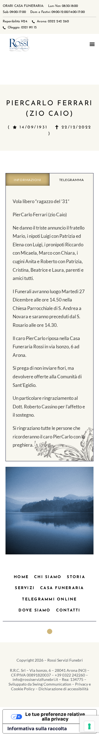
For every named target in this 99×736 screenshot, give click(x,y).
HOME (21, 577)
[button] (92, 44)
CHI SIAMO (47, 577)
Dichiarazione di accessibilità (63, 688)
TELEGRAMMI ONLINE (49, 599)
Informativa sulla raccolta (37, 728)
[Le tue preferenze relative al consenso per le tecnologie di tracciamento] (89, 726)
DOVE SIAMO (34, 610)
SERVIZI (25, 588)
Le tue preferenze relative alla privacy (55, 716)
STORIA (76, 577)
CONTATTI (68, 610)
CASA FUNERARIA (62, 588)
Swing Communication (51, 684)
